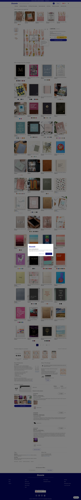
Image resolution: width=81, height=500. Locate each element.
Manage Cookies (41, 253)
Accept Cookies (48, 253)
